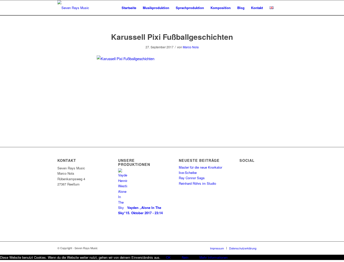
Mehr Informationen (213, 257)
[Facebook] (267, 248)
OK (168, 257)
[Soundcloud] (275, 248)
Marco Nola (191, 47)
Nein (185, 257)
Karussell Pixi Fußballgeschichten (172, 36)
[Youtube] (283, 248)
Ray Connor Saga (191, 177)
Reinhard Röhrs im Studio (197, 183)
